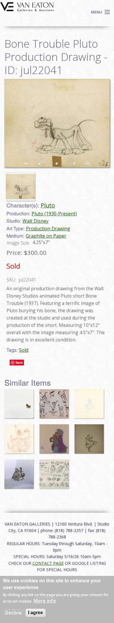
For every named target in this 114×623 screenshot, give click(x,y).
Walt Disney (36, 221)
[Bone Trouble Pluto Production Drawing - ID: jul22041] (21, 184)
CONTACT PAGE (48, 563)
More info (45, 601)
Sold (23, 350)
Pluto (48, 205)
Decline (13, 613)
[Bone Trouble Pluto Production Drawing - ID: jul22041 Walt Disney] (57, 122)
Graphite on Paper (46, 236)
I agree (35, 612)
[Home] (27, 6)
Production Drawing (48, 228)
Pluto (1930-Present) (54, 213)
